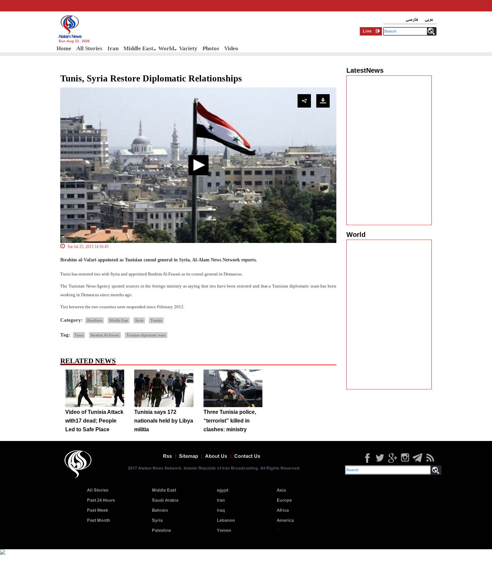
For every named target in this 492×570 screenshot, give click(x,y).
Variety (188, 48)
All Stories (89, 48)
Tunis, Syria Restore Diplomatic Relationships (151, 78)
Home (64, 48)
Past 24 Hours (101, 500)
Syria (139, 320)
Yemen (224, 530)
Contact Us (247, 456)
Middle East (138, 48)
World (166, 48)
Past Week (97, 510)
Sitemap (188, 456)
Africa (283, 510)
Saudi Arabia (165, 500)
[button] (198, 165)
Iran (112, 48)
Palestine (161, 530)
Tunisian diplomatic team (146, 335)
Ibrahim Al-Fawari (105, 335)
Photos (210, 48)
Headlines (94, 320)
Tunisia (156, 320)
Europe (284, 500)
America (285, 520)
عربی (429, 19)
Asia (281, 490)
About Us (216, 456)
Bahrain (160, 510)
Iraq (221, 510)
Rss (167, 456)
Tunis (79, 335)
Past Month (98, 520)
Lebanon (226, 520)
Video (231, 48)
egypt (222, 490)
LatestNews (365, 70)
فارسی (412, 19)
